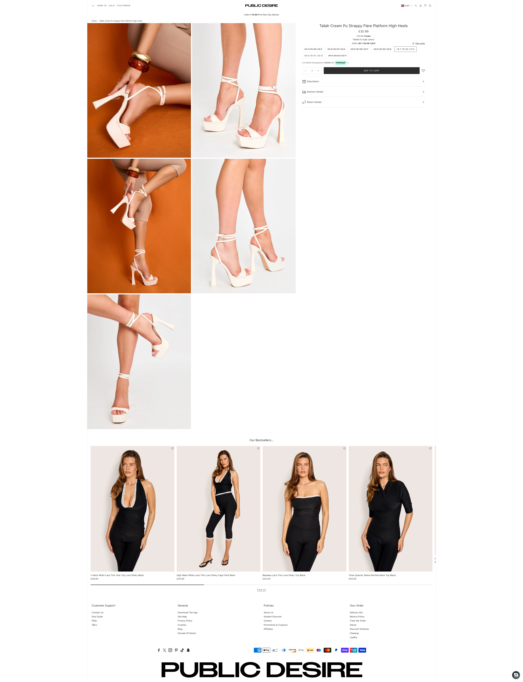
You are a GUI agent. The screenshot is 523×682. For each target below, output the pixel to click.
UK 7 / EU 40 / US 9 (405, 49)
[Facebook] (159, 650)
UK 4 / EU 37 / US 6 (336, 49)
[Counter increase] (318, 70)
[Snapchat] (188, 650)
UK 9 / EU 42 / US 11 (337, 55)
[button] (93, 5)
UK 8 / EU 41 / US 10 (313, 55)
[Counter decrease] (305, 70)
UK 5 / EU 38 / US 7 (359, 49)
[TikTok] (182, 650)
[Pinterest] (176, 650)
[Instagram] (170, 650)
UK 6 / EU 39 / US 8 (382, 49)
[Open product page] (132, 509)
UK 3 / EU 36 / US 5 (313, 49)
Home (94, 21)
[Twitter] (164, 650)
